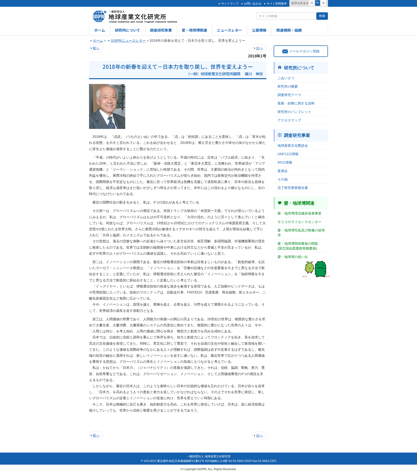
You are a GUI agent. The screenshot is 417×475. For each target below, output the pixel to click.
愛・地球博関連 (194, 30)
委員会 (283, 171)
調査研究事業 (161, 30)
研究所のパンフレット (294, 112)
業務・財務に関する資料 (296, 103)
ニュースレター (229, 30)
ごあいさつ (286, 78)
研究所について (127, 30)
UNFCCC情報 (288, 154)
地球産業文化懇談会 (293, 145)
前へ (96, 48)
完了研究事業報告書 (293, 188)
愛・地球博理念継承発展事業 (299, 213)
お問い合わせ (252, 3)
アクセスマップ (289, 120)
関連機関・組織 (289, 30)
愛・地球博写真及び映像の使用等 (301, 232)
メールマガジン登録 (304, 51)
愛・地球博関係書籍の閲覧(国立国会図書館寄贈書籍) (298, 246)
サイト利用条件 (277, 3)
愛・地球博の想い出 (293, 257)
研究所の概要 (288, 86)
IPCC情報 (285, 162)
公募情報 (259, 30)
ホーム (99, 30)
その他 (283, 179)
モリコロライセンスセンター (299, 222)
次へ (259, 48)
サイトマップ (230, 3)
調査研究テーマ (289, 95)
